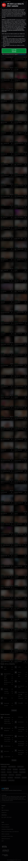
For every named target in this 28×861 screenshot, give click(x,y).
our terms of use (22, 54)
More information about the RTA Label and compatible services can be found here (13, 30)
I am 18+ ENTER (14, 51)
